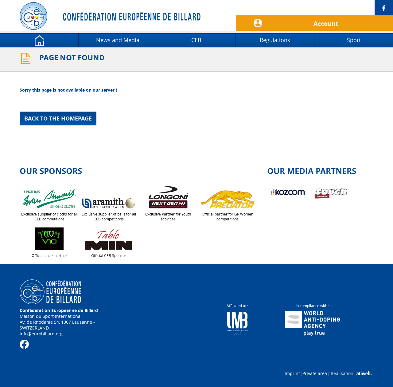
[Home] (39, 40)
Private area (314, 373)
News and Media (117, 40)
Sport (354, 40)
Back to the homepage (58, 118)
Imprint (292, 373)
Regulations (275, 40)
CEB (196, 40)
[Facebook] (314, 7)
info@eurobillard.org (41, 334)
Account (325, 24)
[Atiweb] (364, 373)
